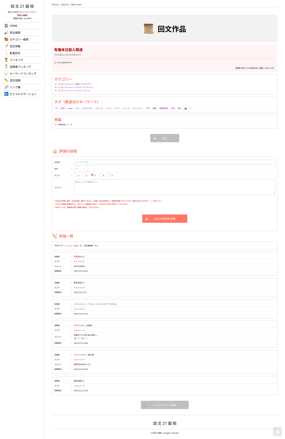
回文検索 (15, 32)
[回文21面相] (164, 423)
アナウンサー (86, 84)
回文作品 (64, 4)
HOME (14, 26)
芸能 (77, 84)
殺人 (180, 108)
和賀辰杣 (77, 256)
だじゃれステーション (23, 94)
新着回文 (15, 53)
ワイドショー (88, 87)
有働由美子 (163, 108)
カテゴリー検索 (19, 39)
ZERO (63, 108)
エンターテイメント (66, 84)
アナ (77, 108)
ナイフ (117, 108)
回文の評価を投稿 (164, 219)
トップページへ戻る (165, 405)
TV (57, 108)
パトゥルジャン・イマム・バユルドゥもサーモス (93, 304)
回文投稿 (15, 80)
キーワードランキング (23, 73)
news (70, 108)
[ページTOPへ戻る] (277, 435)
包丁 (148, 108)
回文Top (55, 4)
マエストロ (78, 354)
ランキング (16, 60)
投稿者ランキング (20, 67)
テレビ (78, 87)
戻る (164, 138)
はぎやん (77, 325)
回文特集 (15, 46)
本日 (173, 108)
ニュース (86, 90)
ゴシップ (99, 108)
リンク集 (15, 87)
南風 (243, 68)
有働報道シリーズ (65, 124)
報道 (154, 108)
